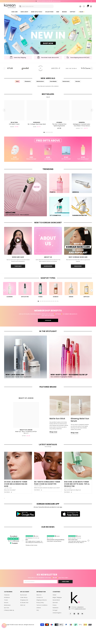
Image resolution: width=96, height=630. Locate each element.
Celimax (59, 122)
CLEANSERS (10, 296)
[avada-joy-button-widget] (4, 625)
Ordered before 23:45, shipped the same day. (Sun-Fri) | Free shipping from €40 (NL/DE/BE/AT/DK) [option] (48, 1)
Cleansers (28, 81)
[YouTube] (82, 613)
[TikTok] (78, 613)
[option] (48, 34)
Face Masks (53, 81)
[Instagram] (74, 613)
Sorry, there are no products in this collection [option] (48, 86)
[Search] (36, 6)
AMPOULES (86, 296)
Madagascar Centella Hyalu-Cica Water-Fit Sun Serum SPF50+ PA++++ (82, 125)
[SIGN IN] (80, 6)
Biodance (36, 122)
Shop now (53, 432)
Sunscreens (66, 81)
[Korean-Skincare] (10, 68)
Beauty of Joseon (26, 430)
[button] (5, 34)
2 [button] (42, 51)
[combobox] (37, 6)
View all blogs (48, 446)
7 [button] (51, 51)
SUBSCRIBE (65, 581)
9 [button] (55, 51)
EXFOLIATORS (25, 296)
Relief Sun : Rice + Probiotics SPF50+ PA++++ (26, 432)
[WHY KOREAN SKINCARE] (78, 241)
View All (48, 97)
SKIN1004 (82, 122)
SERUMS (71, 296)
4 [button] (44, 301)
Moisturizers (40, 81)
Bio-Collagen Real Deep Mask (37, 124)
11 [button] (57, 301)
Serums (77, 81)
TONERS (40, 296)
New (17, 81)
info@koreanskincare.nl (80, 608)
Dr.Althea (14, 122)
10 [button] (55, 301)
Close (91, 1)
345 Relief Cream (14, 124)
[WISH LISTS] (84, 6)
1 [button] (40, 51)
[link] (48, 149)
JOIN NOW (48, 320)
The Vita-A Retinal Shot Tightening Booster (59, 125)
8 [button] (53, 51)
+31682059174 (80, 607)
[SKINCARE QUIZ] (18, 241)
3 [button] (44, 51)
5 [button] (51, 132)
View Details (7, 492)
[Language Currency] (91, 6)
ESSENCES (55, 296)
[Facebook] (70, 613)
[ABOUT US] (48, 241)
